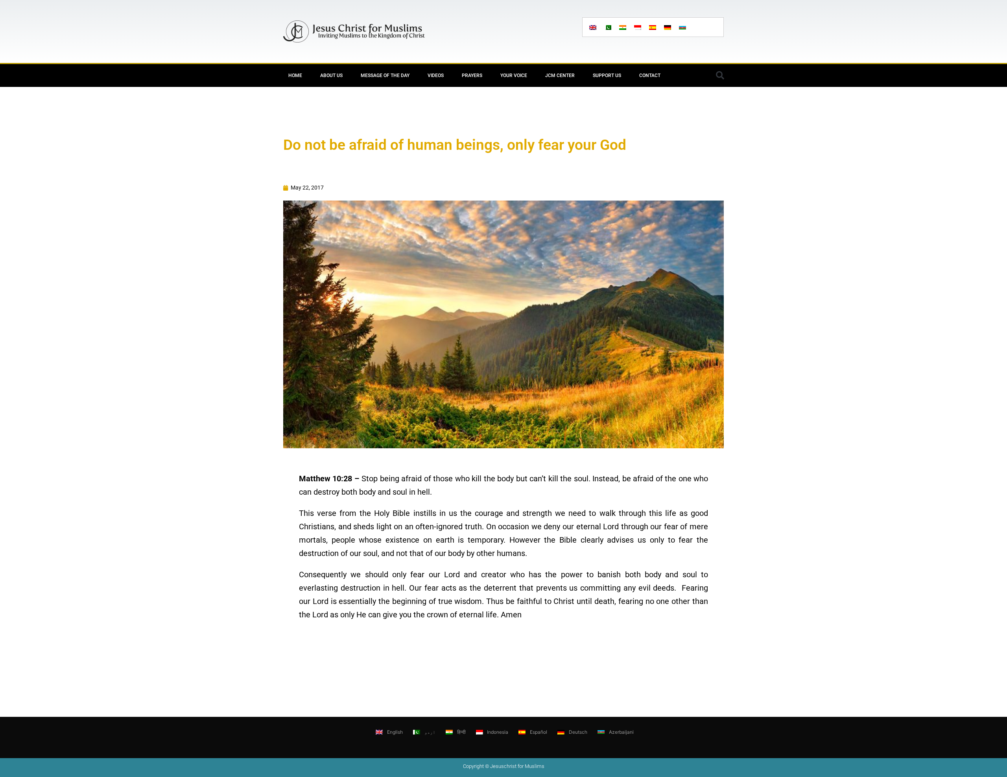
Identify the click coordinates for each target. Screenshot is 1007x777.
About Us (331, 75)
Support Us (607, 75)
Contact (649, 75)
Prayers (472, 75)
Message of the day (385, 75)
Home (295, 75)
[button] (719, 75)
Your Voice (513, 75)
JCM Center (560, 75)
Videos (436, 75)
